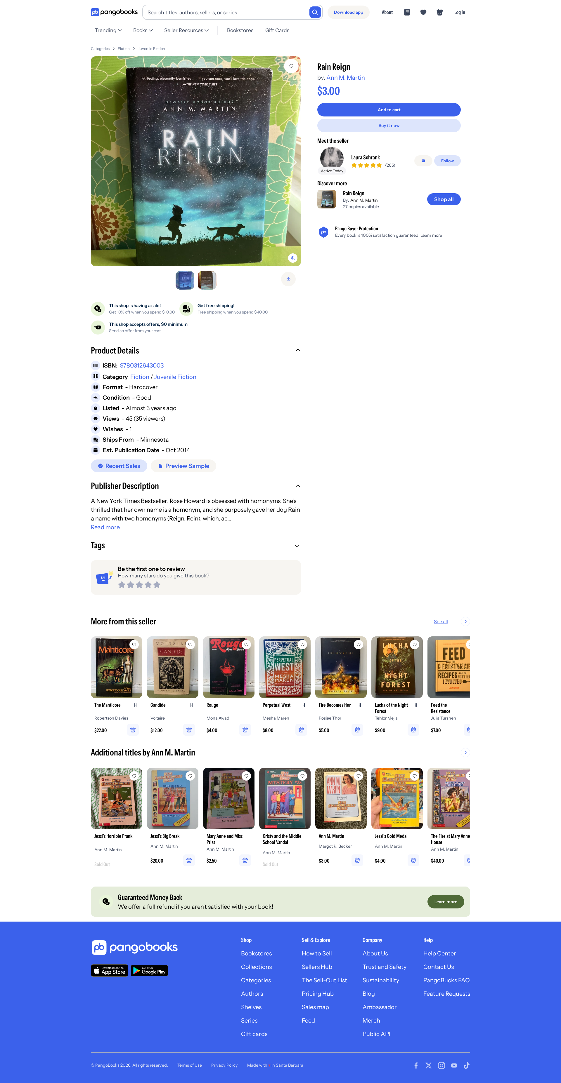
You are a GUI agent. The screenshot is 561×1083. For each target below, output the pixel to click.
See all (441, 621)
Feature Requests (446, 993)
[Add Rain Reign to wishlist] (291, 66)
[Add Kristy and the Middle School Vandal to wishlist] (302, 776)
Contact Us (438, 966)
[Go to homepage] (114, 12)
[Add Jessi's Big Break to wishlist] (190, 776)
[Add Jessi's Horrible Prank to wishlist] (134, 776)
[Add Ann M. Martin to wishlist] (358, 776)
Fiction (124, 48)
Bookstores (240, 30)
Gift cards (254, 1033)
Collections (256, 966)
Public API (376, 1033)
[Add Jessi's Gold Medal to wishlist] (414, 776)
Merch (371, 1020)
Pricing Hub (318, 993)
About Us (375, 953)
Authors (252, 993)
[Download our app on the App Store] (109, 970)
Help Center (439, 953)
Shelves (251, 1007)
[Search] (315, 12)
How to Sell (317, 953)
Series (249, 1020)
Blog (369, 993)
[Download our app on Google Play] (149, 970)
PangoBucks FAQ (446, 980)
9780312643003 (142, 365)
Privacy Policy (224, 1065)
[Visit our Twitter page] (428, 1065)
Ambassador (380, 1007)
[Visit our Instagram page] (441, 1065)
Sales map (315, 1007)
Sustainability (381, 980)
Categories (100, 48)
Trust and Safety (384, 966)
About (387, 12)
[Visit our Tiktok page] (466, 1065)
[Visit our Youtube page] (454, 1065)
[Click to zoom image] (196, 161)
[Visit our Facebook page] (416, 1065)
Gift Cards (277, 30)
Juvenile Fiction (151, 48)
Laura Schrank (365, 157)
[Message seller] (423, 160)
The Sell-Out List (324, 980)
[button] (196, 351)
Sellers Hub (317, 966)
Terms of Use (189, 1065)
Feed (308, 1020)
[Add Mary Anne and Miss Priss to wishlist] (246, 776)
